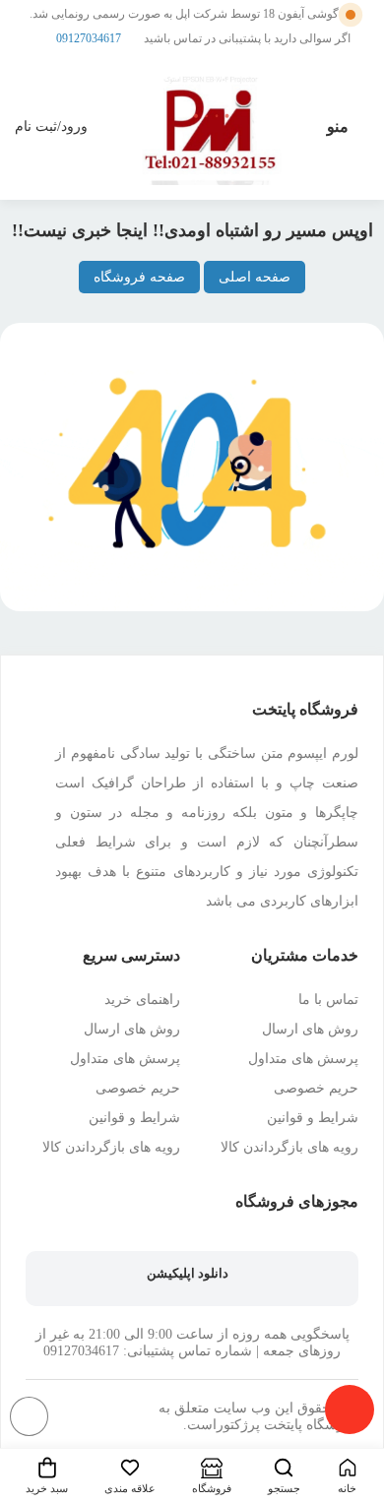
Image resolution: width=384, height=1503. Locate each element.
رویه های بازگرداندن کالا (289, 1147)
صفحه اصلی (254, 277)
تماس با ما (328, 999)
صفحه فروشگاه (139, 277)
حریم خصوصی (316, 1088)
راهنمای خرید (142, 999)
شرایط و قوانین (312, 1117)
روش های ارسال (310, 1029)
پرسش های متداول (303, 1058)
